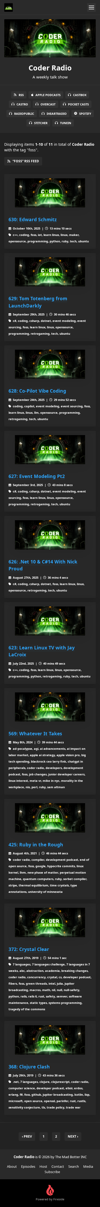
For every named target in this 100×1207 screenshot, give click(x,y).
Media (88, 1166)
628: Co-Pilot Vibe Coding (37, 391)
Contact (57, 1166)
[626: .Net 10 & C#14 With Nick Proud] (50, 535)
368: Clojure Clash (29, 1066)
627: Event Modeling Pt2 (37, 476)
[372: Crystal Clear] (50, 922)
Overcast (48, 104)
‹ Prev (27, 1136)
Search (73, 1166)
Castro (22, 104)
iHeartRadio (57, 114)
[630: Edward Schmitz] (50, 193)
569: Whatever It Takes (35, 733)
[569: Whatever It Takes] (50, 707)
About (12, 1166)
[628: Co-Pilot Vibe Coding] (50, 364)
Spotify (85, 114)
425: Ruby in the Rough (36, 844)
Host (43, 1166)
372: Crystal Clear (29, 949)
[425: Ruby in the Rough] (50, 818)
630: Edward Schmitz (33, 219)
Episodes (28, 1166)
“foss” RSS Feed (26, 161)
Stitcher (40, 123)
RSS (21, 95)
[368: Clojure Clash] (50, 1040)
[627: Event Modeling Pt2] (50, 449)
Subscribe (52, 1171)
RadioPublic (24, 114)
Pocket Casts (78, 104)
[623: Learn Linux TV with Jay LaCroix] (50, 621)
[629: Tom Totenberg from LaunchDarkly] (50, 272)
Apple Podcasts (48, 95)
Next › (73, 1136)
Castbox (79, 95)
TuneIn (65, 123)
